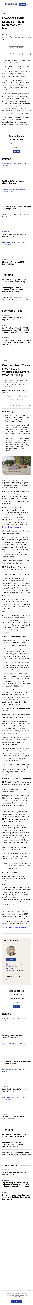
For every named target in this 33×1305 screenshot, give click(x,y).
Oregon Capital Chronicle (11, 527)
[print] (30, 54)
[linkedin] (13, 54)
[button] (3, 4)
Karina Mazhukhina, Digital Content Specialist (14, 966)
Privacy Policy (19, 1296)
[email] (22, 54)
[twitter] (16, 54)
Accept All (16, 1301)
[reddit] (19, 54)
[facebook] (10, 54)
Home (3, 13)
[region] (16, 1298)
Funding (4, 360)
